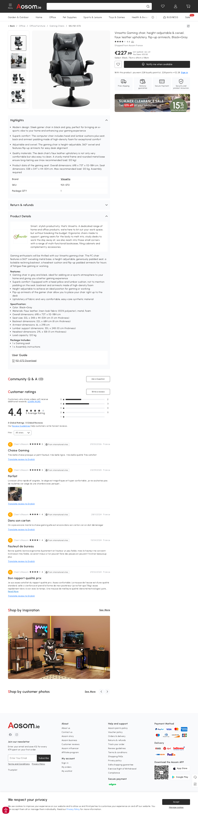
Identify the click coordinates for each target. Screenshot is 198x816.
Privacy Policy (38, 764)
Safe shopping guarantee (120, 764)
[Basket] (188, 6)
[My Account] (175, 6)
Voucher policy (115, 732)
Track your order (116, 744)
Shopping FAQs (115, 756)
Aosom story (68, 736)
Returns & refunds (117, 740)
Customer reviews (70, 744)
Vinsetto (65, 179)
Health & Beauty (141, 17)
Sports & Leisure (92, 17)
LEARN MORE (34, 401)
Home (39, 17)
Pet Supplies (70, 17)
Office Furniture (37, 26)
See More (104, 610)
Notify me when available (159, 64)
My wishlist (67, 771)
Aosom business (69, 740)
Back (12, 26)
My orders (66, 767)
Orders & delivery (117, 736)
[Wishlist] (163, 6)
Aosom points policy (118, 728)
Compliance (114, 773)
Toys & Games (117, 17)
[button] (59, 120)
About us (66, 728)
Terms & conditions (117, 752)
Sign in (65, 763)
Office (52, 17)
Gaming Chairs (57, 26)
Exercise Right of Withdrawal (122, 769)
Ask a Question (98, 379)
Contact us (67, 732)
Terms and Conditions (19, 764)
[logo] (29, 6)
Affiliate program (70, 752)
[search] (148, 6)
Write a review (98, 391)
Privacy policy (115, 760)
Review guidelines (117, 748)
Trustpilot (12, 770)
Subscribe (44, 758)
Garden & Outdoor (18, 17)
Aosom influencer (70, 748)
